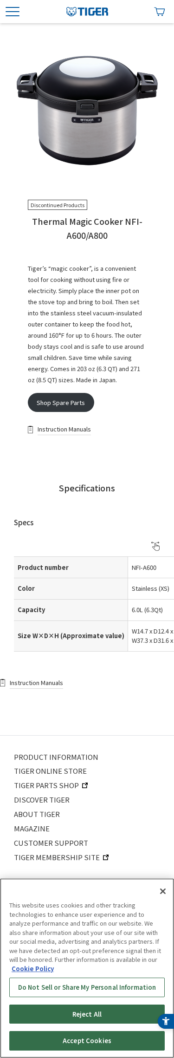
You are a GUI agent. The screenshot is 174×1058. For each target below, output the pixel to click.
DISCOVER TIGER (42, 799)
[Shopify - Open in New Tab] (159, 11)
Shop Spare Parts (61, 402)
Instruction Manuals (64, 429)
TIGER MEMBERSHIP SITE (57, 857)
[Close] (163, 891)
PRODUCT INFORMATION (56, 757)
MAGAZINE (32, 828)
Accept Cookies (87, 1040)
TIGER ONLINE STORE (50, 771)
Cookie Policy (33, 968)
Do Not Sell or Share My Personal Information (87, 987)
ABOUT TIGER (37, 814)
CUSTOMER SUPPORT (51, 843)
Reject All (87, 1014)
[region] (87, 968)
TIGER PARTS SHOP (46, 785)
